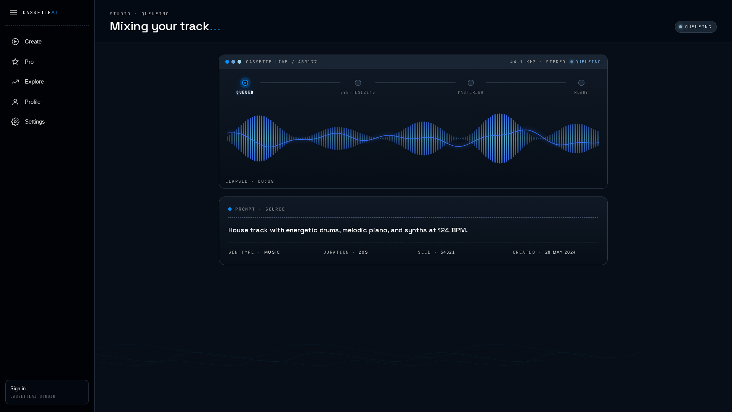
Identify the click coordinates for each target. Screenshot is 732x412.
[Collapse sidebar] (13, 13)
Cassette (40, 13)
